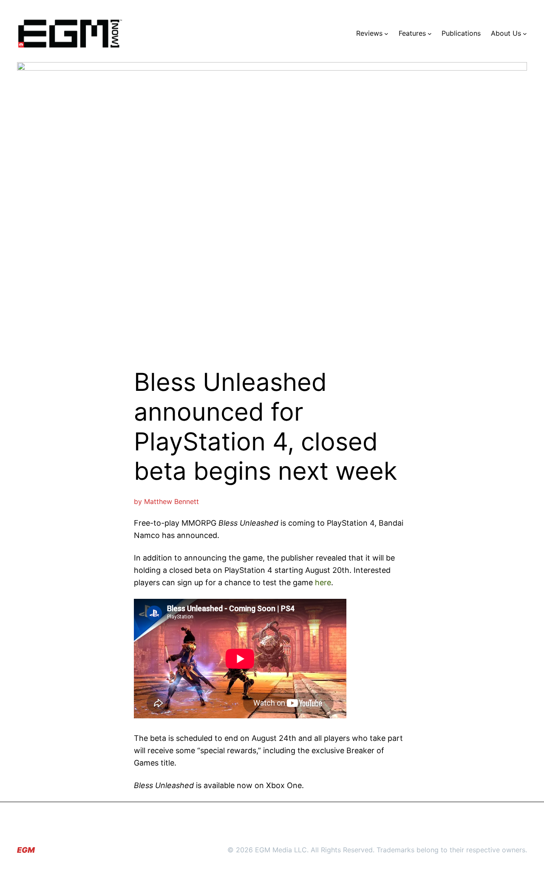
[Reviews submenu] (386, 33)
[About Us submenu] (525, 33)
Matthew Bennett (171, 501)
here (323, 582)
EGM (26, 850)
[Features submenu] (430, 33)
